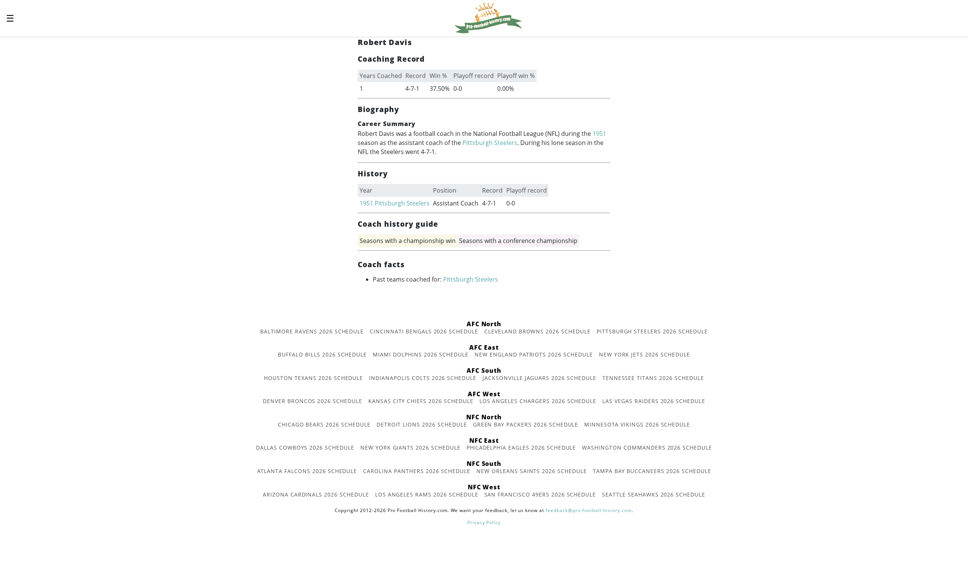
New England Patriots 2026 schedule (534, 354)
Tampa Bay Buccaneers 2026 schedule (652, 471)
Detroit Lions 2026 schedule (422, 424)
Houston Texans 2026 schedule (313, 377)
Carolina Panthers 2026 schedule (416, 471)
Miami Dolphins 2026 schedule (420, 354)
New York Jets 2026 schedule (644, 354)
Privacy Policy (484, 522)
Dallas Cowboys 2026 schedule (305, 447)
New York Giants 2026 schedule (410, 447)
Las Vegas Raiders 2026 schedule (653, 401)
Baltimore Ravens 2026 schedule (312, 331)
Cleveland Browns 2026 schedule (537, 331)
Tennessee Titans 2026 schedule (653, 377)
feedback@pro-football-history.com (589, 510)
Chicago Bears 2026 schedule (324, 424)
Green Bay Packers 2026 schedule (526, 424)
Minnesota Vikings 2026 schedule (637, 424)
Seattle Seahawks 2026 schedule (653, 494)
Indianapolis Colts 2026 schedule (422, 377)
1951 (599, 133)
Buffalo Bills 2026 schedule (322, 354)
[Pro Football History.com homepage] (488, 17)
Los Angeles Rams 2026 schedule (426, 494)
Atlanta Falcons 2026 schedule (307, 471)
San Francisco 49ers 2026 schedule (540, 494)
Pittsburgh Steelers (489, 143)
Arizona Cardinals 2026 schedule (316, 494)
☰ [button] (10, 18)
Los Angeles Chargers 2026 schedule (538, 401)
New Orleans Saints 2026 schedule (531, 471)
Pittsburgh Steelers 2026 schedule (652, 331)
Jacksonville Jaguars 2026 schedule (539, 377)
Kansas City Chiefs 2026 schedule (420, 401)
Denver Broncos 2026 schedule (312, 401)
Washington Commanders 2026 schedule (647, 447)
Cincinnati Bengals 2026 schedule (424, 331)
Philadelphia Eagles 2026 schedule (521, 447)
